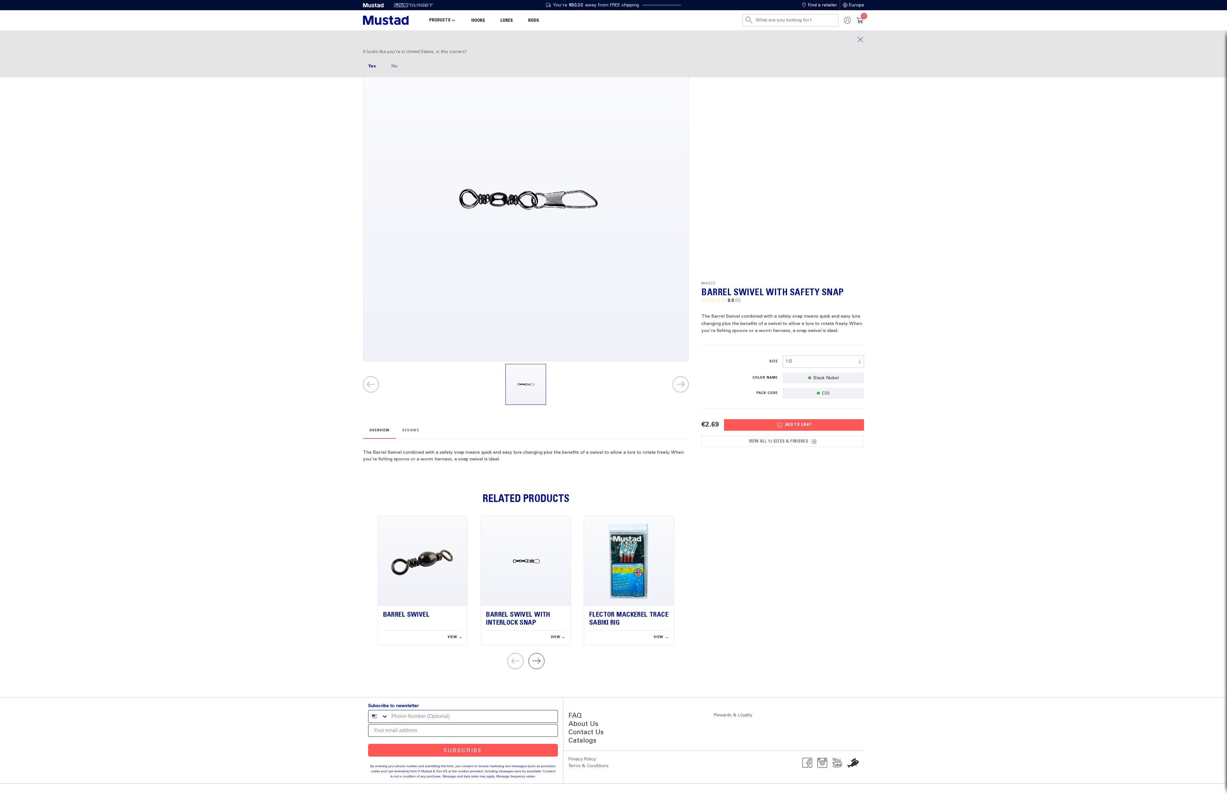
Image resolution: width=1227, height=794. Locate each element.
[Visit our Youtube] (837, 763)
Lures (506, 20)
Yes (372, 66)
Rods (533, 20)
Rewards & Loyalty (733, 715)
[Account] (847, 20)
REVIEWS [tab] (411, 430)
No (394, 66)
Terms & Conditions (588, 766)
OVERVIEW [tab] (379, 430)
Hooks (478, 20)
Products (440, 20)
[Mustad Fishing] (376, 5)
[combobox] (823, 361)
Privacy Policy (582, 759)
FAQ (575, 716)
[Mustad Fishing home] (386, 20)
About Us (583, 724)
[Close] (613, 40)
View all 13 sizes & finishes (778, 441)
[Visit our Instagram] (822, 763)
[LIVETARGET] (413, 5)
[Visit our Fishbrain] (853, 763)
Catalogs (582, 740)
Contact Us (586, 732)
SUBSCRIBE (463, 750)
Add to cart (798, 424)
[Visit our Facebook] (807, 763)
